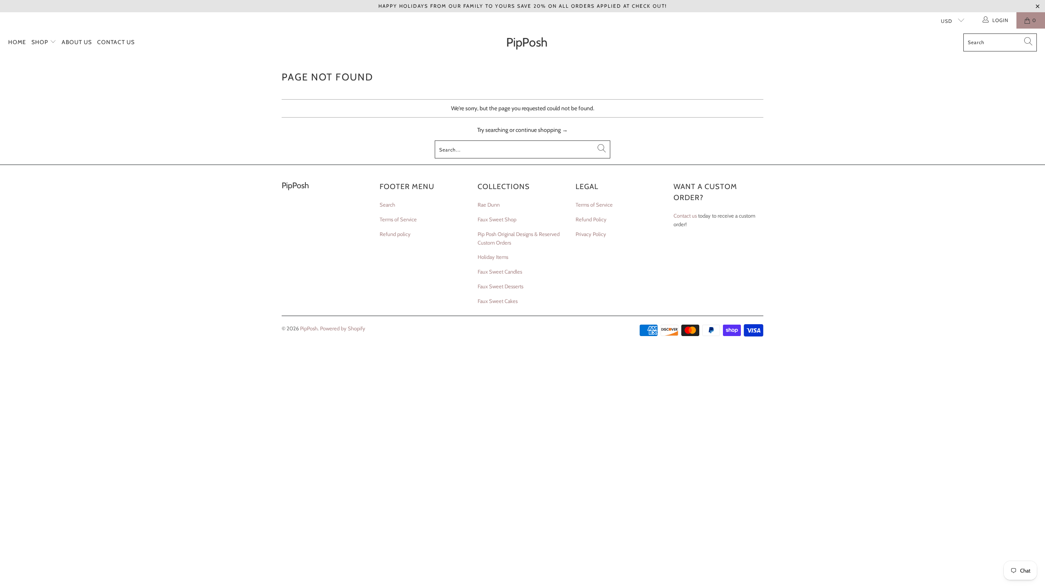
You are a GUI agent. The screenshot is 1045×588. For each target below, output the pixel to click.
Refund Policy (591, 219)
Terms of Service (398, 219)
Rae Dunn (489, 204)
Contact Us (116, 42)
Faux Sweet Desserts (500, 286)
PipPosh (309, 328)
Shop (40, 42)
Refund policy (395, 234)
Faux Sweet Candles (500, 271)
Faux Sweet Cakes (498, 301)
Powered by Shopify (342, 328)
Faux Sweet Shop (497, 219)
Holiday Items (493, 257)
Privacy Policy (591, 234)
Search (387, 204)
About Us (77, 42)
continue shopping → (542, 130)
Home (17, 42)
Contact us (685, 215)
